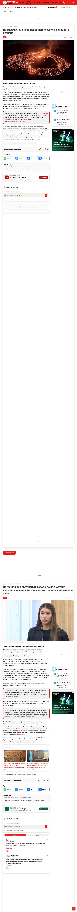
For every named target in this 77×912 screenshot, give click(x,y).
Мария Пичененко (18, 584)
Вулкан (29, 169)
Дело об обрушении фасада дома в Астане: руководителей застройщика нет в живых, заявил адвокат (14, 766)
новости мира (14, 169)
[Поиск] (66, 3)
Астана (8, 800)
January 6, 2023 (45, 114)
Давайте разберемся (29, 2)
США (23, 169)
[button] (67, 7)
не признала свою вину (27, 742)
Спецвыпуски (45, 2)
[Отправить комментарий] (46, 195)
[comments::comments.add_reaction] (7, 851)
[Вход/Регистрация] (69, 3)
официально (27, 584)
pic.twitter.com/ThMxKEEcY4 (17, 122)
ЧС (6, 169)
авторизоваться (16, 191)
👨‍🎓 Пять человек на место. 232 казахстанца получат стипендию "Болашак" (63, 121)
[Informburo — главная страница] (9, 3)
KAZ (73, 2)
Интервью (37, 2)
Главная (5, 11)
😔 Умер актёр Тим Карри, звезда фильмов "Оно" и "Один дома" (63, 112)
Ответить (9, 848)
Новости (15, 2)
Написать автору (69, 37)
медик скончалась (19, 734)
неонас (15, 26)
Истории (21, 2)
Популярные (15, 835)
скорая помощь (39, 800)
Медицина (16, 800)
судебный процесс (27, 800)
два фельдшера (13, 728)
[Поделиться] (73, 908)
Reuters (37, 139)
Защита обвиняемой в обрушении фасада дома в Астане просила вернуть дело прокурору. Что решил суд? (37, 766)
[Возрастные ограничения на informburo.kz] (63, 3)
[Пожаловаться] (47, 839)
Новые (37, 835)
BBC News (18, 100)
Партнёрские (54, 2)
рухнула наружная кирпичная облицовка (23, 724)
